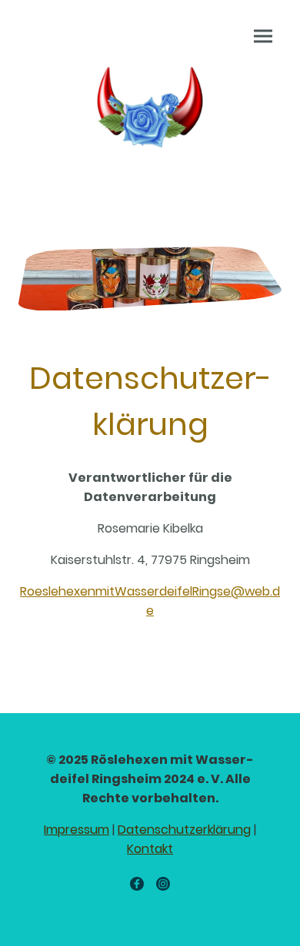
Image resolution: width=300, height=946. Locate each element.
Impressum (76, 829)
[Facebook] (137, 884)
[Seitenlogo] (150, 104)
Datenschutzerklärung (184, 829)
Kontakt (150, 849)
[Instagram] (163, 884)
